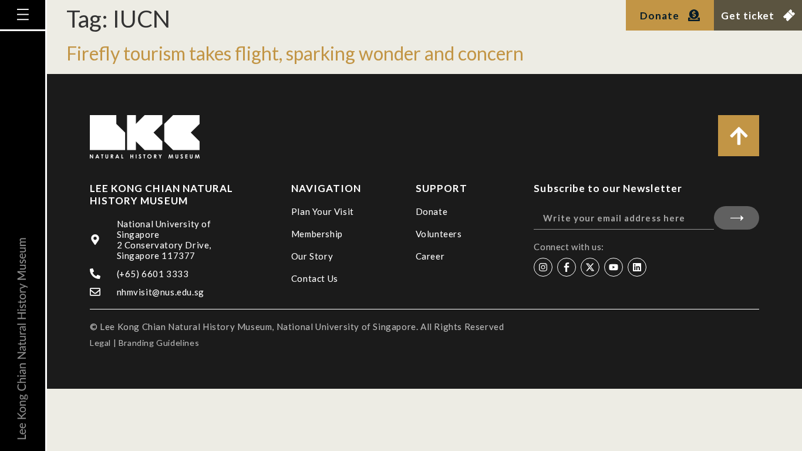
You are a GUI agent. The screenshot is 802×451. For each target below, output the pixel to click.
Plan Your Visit (322, 211)
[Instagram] (543, 267)
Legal (100, 343)
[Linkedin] (637, 267)
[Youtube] (613, 267)
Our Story (312, 256)
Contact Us (314, 278)
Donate (432, 211)
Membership (317, 233)
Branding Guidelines (159, 343)
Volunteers (439, 233)
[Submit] (736, 218)
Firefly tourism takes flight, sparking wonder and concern (295, 53)
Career (430, 256)
